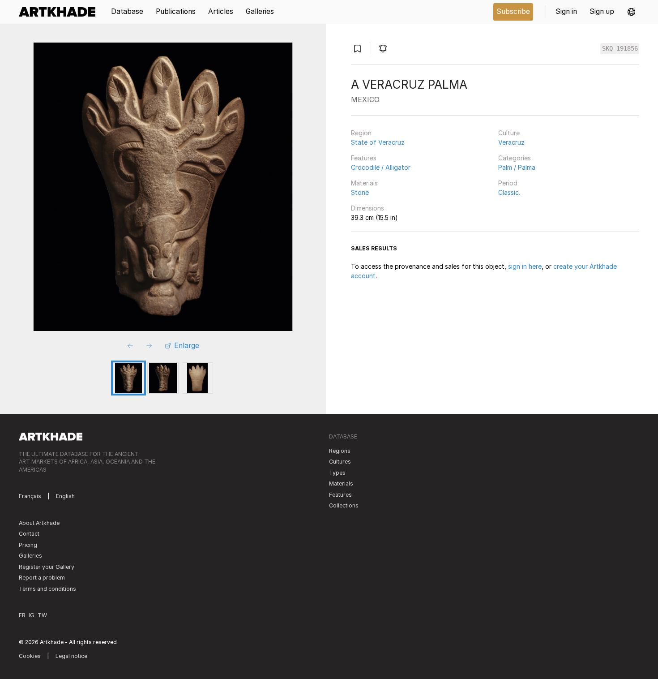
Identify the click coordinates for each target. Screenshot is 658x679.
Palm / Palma (516, 167)
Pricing (28, 544)
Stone (360, 192)
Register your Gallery (46, 566)
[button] (631, 12)
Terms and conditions (47, 588)
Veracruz (511, 142)
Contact (29, 533)
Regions (339, 450)
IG (31, 615)
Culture (509, 133)
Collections (344, 505)
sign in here (525, 266)
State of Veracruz (378, 142)
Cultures (340, 461)
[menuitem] (60, 12)
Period (507, 183)
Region (361, 133)
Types (337, 472)
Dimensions (367, 208)
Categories (514, 158)
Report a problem (42, 577)
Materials (364, 183)
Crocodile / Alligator (380, 167)
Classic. (509, 192)
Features (363, 158)
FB (22, 615)
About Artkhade (39, 523)
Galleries (30, 555)
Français (30, 496)
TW (42, 615)
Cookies (30, 656)
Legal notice (71, 656)
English (65, 496)
